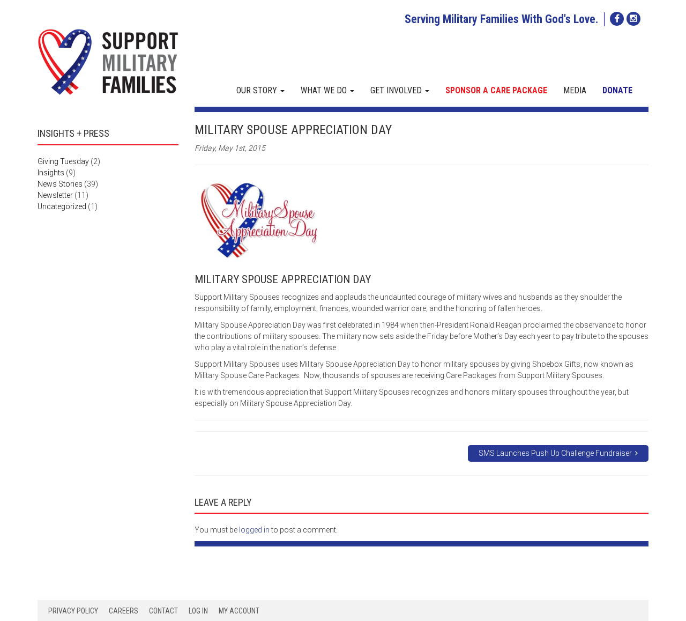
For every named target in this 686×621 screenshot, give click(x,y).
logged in (254, 530)
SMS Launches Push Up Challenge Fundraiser (557, 453)
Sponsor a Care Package (496, 90)
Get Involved (397, 90)
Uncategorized (62, 206)
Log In (198, 611)
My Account (239, 611)
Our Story (257, 90)
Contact (163, 611)
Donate (617, 90)
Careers (123, 611)
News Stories (60, 184)
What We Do (325, 90)
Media (574, 90)
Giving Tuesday (63, 161)
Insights (51, 172)
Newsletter (55, 195)
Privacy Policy (73, 611)
